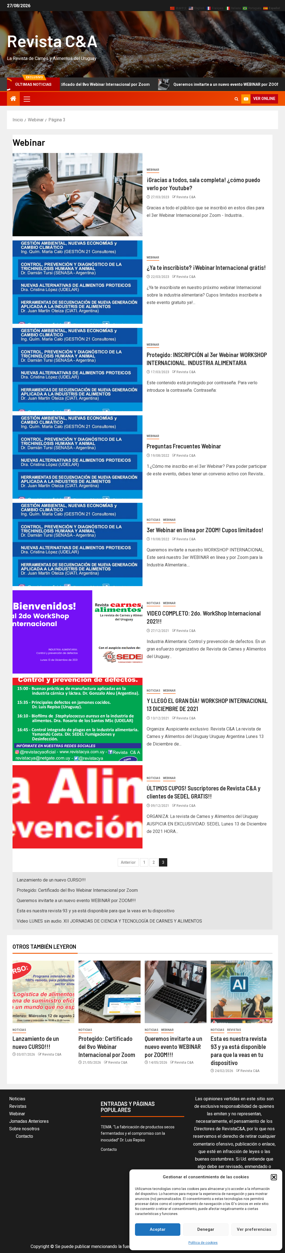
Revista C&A (52, 41)
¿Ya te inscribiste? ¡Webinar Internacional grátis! (206, 267)
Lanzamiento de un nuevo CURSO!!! (51, 880)
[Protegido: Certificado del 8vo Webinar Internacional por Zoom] (109, 992)
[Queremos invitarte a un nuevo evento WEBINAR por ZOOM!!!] (176, 992)
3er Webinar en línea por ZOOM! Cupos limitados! (205, 529)
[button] (274, 1177)
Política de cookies (203, 1243)
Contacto (24, 1136)
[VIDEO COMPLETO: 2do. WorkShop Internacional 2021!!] (77, 632)
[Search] (236, 99)
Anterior (128, 862)
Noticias (153, 519)
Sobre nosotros (24, 1128)
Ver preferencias (254, 1229)
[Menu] (26, 99)
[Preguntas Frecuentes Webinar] (77, 457)
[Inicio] (13, 99)
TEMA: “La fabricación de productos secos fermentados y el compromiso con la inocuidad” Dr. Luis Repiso (138, 1133)
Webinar (153, 169)
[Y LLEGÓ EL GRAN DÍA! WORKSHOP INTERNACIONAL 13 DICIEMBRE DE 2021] (77, 719)
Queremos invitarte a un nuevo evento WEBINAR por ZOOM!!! (192, 84)
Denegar (205, 1229)
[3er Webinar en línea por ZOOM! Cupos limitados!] (77, 544)
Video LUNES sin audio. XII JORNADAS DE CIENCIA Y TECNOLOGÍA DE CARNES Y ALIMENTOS (109, 921)
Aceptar (158, 1229)
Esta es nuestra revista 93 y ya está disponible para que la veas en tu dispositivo (96, 910)
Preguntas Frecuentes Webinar (184, 446)
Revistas (234, 1029)
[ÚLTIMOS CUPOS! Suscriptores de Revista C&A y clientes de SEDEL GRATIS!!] (77, 806)
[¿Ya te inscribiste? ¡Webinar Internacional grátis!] (77, 282)
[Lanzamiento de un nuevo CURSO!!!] (43, 992)
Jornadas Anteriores (29, 1121)
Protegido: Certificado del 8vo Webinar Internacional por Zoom (77, 890)
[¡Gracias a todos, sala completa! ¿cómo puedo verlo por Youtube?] (77, 194)
